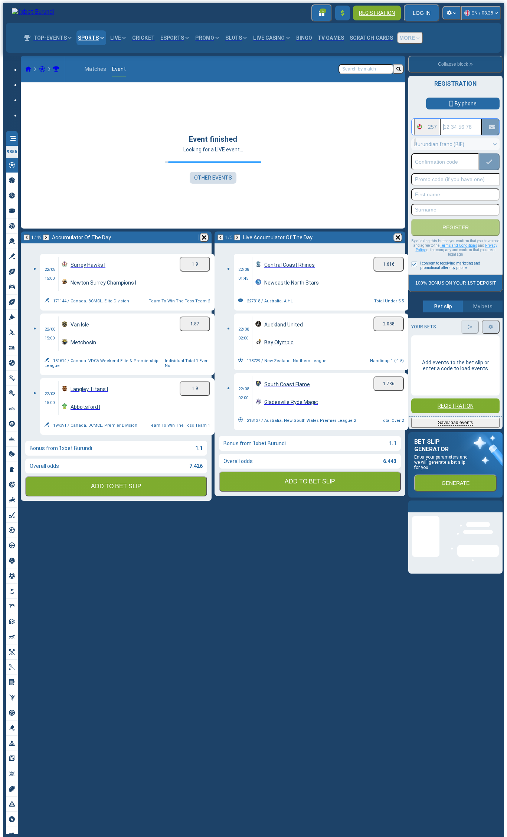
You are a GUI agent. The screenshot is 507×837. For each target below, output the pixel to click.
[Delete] (204, 237)
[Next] (46, 237)
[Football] (42, 69)
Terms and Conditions (458, 245)
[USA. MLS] (56, 69)
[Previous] (27, 237)
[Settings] (451, 13)
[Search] (398, 69)
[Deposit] (342, 13)
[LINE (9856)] (28, 69)
